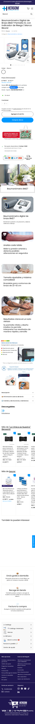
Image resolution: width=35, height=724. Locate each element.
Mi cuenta (4, 679)
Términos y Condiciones (24, 674)
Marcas (4, 668)
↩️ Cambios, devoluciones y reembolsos (15, 401)
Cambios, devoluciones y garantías (8, 660)
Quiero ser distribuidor (24, 679)
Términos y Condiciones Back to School (24, 664)
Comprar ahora (17, 120)
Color (6, 68)
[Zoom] (28, 60)
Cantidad (5, 100)
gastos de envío (17, 109)
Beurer (8, 31)
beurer (12, 471)
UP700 (17, 3)
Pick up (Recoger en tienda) (9, 673)
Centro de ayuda (6, 664)
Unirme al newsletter (7, 675)
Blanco (3, 72)
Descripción (6, 392)
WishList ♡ (4, 677)
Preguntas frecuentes (8, 666)
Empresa (20, 667)
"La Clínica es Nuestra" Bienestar (16, 428)
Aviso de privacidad (23, 672)
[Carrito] (28, 8)
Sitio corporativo (22, 676)
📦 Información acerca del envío (13, 397)
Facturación (5, 670)
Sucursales (21, 670)
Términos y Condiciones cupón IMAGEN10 (24, 660)
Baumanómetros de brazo (15, 34)
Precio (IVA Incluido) (8, 78)
